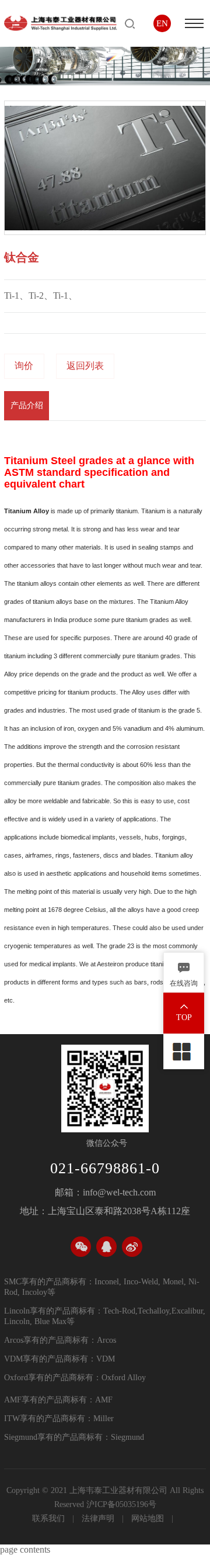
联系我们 (49, 1518)
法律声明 (99, 1518)
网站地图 (148, 1518)
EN (162, 23)
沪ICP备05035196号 (121, 1504)
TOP (184, 1017)
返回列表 (85, 366)
